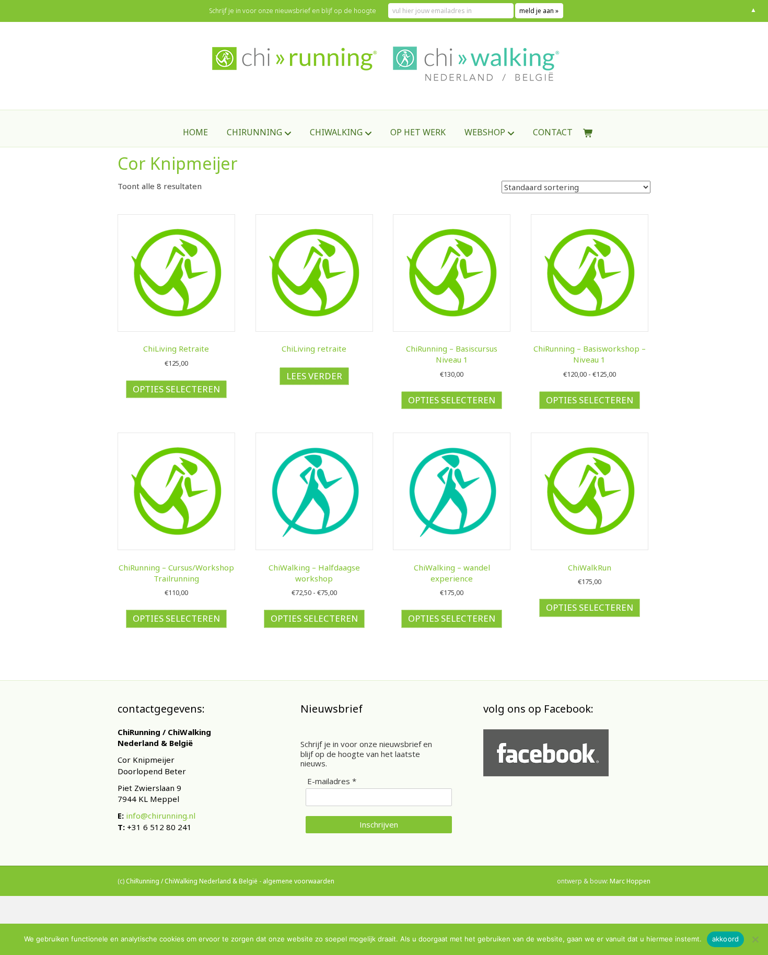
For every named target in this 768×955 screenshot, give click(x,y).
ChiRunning (254, 132)
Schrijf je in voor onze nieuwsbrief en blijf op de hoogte (292, 10)
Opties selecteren (176, 389)
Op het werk (418, 132)
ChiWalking (336, 132)
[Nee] (755, 939)
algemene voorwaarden (298, 881)
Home (195, 132)
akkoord (725, 939)
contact (553, 132)
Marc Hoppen (630, 881)
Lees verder (314, 376)
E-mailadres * (331, 781)
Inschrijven (378, 824)
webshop (484, 132)
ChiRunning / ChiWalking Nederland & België (192, 881)
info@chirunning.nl (160, 815)
